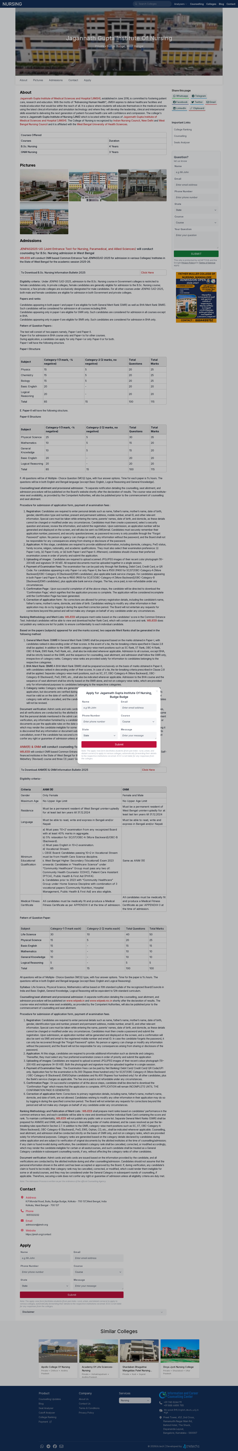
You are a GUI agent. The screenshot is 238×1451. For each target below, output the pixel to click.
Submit (119, 744)
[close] (157, 691)
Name (85, 701)
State (85, 729)
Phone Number (91, 715)
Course (125, 715)
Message (126, 729)
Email (124, 701)
